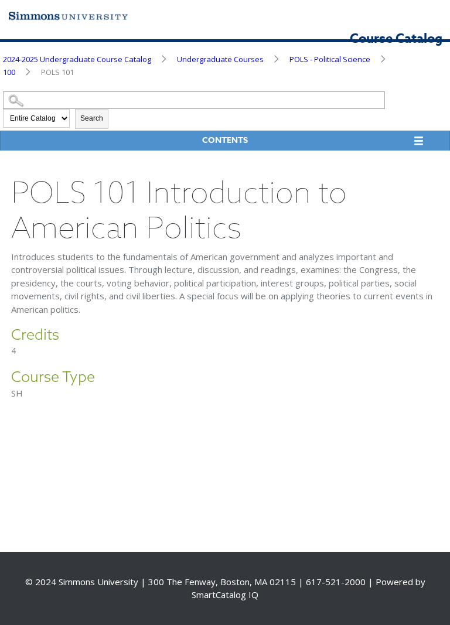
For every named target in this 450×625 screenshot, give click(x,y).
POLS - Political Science (329, 59)
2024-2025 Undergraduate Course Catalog (77, 59)
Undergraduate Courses (220, 59)
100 (9, 72)
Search (91, 118)
